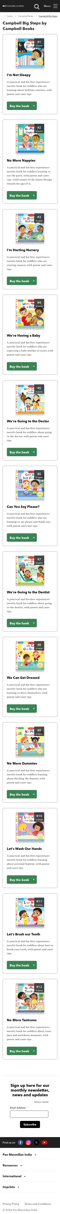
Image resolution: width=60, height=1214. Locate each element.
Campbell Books (25, 16)
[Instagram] (28, 1142)
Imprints (9, 1187)
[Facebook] (20, 1142)
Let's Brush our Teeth (23, 934)
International (12, 1176)
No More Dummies (22, 763)
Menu (47, 6)
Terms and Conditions (37, 1204)
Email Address (18, 1107)
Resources (10, 1165)
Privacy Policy (11, 1204)
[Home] (13, 6)
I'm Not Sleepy (18, 75)
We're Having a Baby (23, 335)
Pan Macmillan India (17, 1154)
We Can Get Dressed (23, 677)
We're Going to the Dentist (28, 592)
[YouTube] (44, 1143)
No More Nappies (21, 160)
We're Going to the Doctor (28, 421)
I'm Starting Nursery (23, 250)
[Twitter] (36, 1142)
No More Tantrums (21, 1020)
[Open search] (37, 6)
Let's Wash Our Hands (24, 848)
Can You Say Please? (23, 506)
